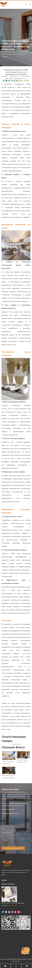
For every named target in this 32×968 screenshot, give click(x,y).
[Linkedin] (6, 912)
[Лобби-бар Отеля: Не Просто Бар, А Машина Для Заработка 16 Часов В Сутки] (8, 770)
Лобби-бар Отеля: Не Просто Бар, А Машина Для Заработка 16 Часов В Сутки (9, 777)
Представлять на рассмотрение (13, 848)
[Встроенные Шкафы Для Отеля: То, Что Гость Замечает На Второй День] (23, 755)
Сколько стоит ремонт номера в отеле (8, 762)
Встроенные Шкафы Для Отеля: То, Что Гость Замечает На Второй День (22, 761)
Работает (24, 78)
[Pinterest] (15, 912)
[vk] (18, 912)
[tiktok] (22, 912)
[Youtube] (9, 912)
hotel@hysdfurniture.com (11, 813)
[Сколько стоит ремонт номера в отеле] (8, 755)
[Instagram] (12, 912)
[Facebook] (3, 912)
